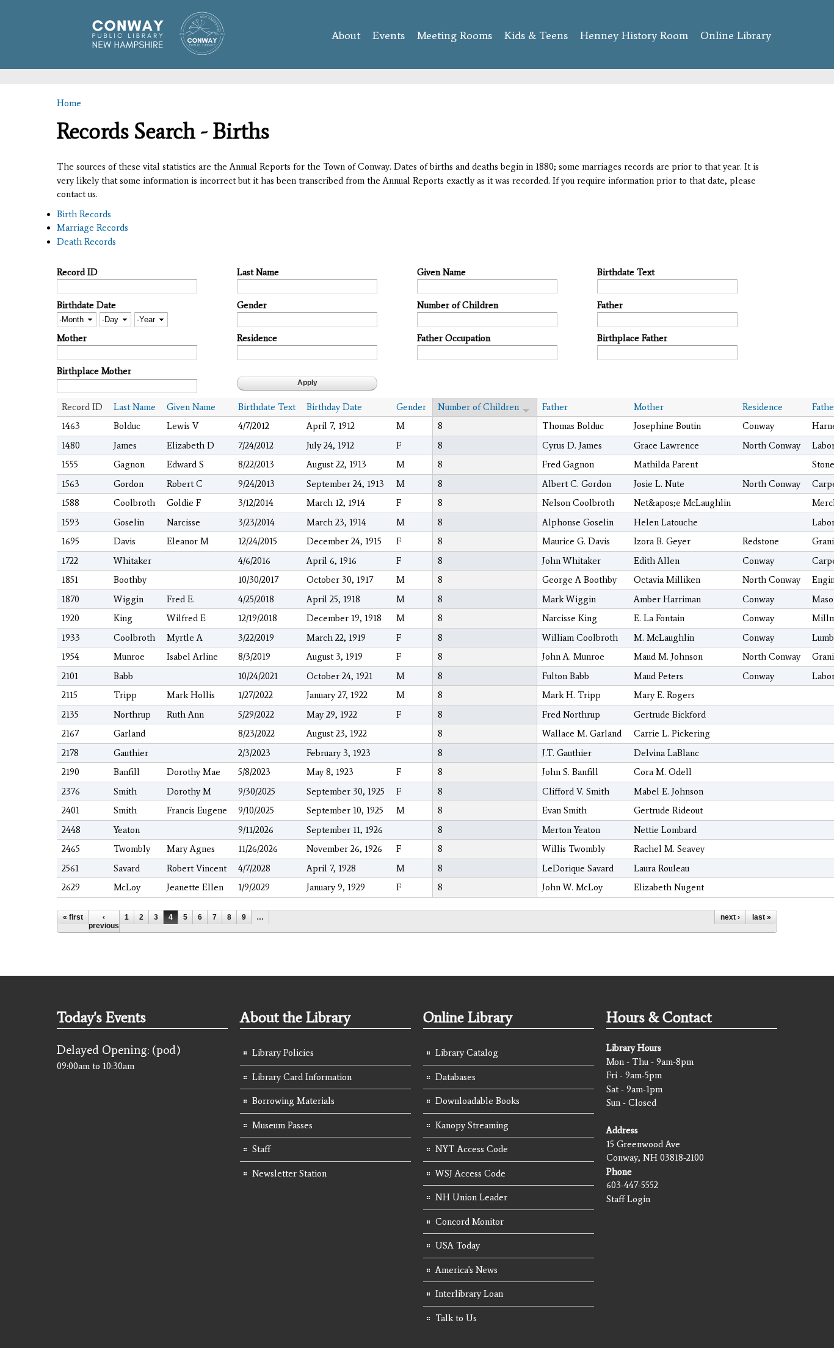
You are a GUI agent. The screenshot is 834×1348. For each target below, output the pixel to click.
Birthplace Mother (94, 371)
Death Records (86, 241)
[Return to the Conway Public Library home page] (153, 50)
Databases (455, 1077)
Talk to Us (456, 1318)
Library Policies (283, 1052)
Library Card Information (302, 1077)
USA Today (457, 1245)
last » (761, 917)
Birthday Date (334, 407)
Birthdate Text (626, 272)
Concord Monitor (469, 1221)
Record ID (77, 272)
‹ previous (104, 921)
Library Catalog (466, 1052)
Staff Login (628, 1199)
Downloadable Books (477, 1100)
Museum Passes (282, 1125)
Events (388, 35)
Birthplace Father (632, 338)
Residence (257, 338)
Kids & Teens (536, 35)
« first (73, 917)
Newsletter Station (289, 1173)
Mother (72, 338)
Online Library (735, 35)
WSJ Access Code (470, 1173)
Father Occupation (453, 338)
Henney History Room (634, 35)
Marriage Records (92, 227)
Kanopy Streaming (472, 1125)
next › (730, 917)
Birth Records (84, 214)
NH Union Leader (471, 1197)
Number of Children (457, 305)
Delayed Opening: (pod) (119, 1049)
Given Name (441, 272)
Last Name (258, 272)
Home (69, 103)
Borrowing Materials (293, 1100)
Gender (252, 305)
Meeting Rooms (454, 35)
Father (610, 305)
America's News (466, 1269)
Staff (261, 1149)
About (346, 35)
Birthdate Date (86, 305)
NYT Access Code (471, 1149)
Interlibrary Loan (469, 1293)
